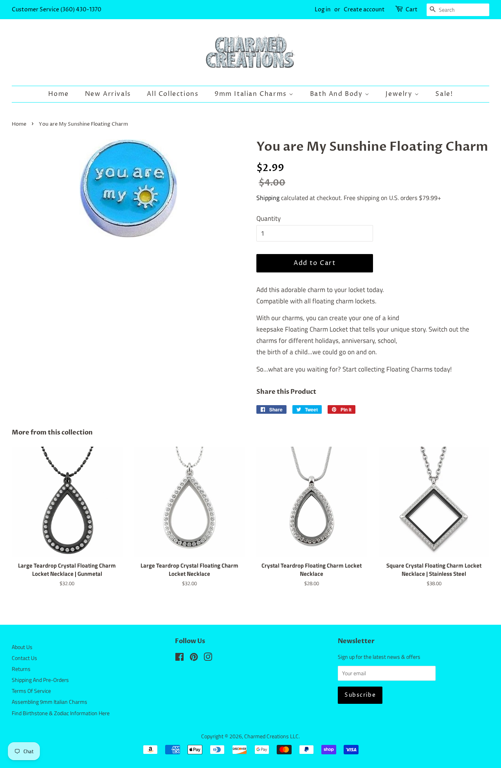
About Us (22, 647)
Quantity (268, 218)
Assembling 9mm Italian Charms (49, 702)
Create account (364, 9)
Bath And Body (337, 94)
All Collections (172, 94)
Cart (411, 9)
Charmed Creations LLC (271, 736)
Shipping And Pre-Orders (40, 680)
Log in (323, 9)
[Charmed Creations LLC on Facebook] (179, 658)
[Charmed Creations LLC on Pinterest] (193, 658)
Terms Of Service (31, 691)
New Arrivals (108, 94)
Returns (21, 669)
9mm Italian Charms (251, 94)
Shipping (267, 197)
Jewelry (400, 94)
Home (58, 94)
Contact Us (24, 658)
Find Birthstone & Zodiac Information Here (61, 713)
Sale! (444, 94)
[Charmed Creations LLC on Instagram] (208, 658)
